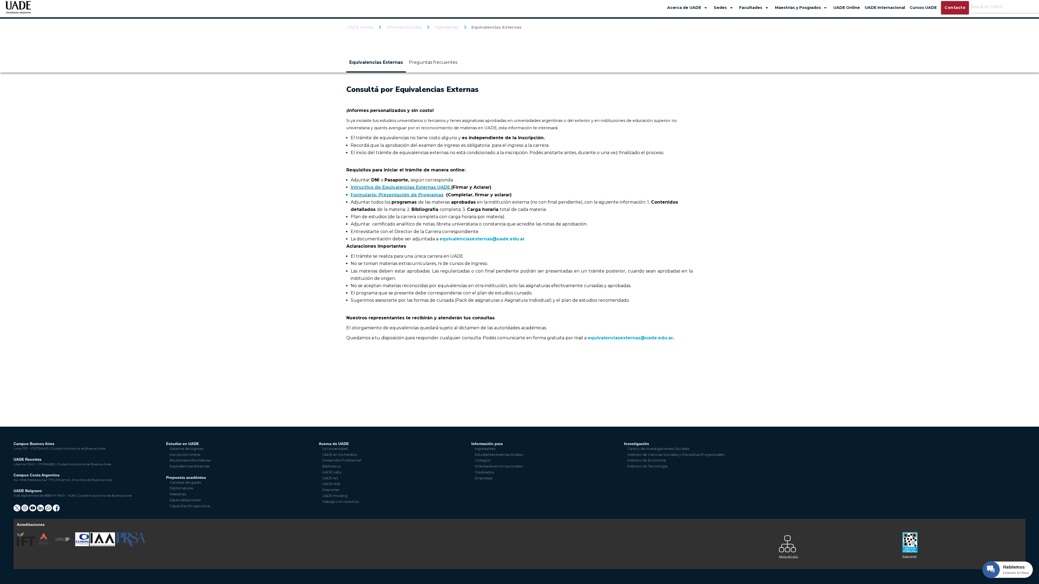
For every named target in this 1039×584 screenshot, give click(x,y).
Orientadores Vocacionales (499, 466)
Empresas (483, 478)
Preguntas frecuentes (433, 62)
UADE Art (330, 478)
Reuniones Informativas (190, 460)
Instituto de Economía (646, 460)
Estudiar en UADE (182, 444)
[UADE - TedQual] (63, 545)
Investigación (636, 444)
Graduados (484, 472)
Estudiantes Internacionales (499, 455)
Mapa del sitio (788, 556)
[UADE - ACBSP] (44, 545)
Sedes (724, 8)
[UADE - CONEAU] (82, 545)
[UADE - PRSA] (131, 545)
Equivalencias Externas (496, 27)
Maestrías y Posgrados (802, 8)
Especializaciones (185, 500)
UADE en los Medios (339, 455)
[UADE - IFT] (27, 545)
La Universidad (335, 449)
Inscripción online (185, 455)
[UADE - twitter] (17, 510)
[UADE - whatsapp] (49, 510)
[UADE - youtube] (33, 510)
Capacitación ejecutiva (190, 506)
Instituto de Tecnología (647, 466)
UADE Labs (331, 472)
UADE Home (359, 27)
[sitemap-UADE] (837, 542)
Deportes (330, 490)
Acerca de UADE (688, 8)
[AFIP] (960, 540)
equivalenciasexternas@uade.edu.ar (482, 238)
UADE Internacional (885, 7)
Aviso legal (909, 556)
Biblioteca (331, 466)
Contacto (955, 7)
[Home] (18, 10)
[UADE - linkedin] (41, 510)
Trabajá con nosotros (340, 502)
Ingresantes (446, 27)
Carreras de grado (185, 482)
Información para (404, 27)
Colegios (482, 460)
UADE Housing (334, 496)
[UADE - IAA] (103, 545)
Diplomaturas (181, 488)
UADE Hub (331, 484)
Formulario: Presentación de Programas (397, 194)
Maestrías (178, 494)
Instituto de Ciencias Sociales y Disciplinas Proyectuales (675, 455)
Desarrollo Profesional (341, 460)
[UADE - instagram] (25, 510)
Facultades (754, 8)
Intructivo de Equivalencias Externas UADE (400, 187)
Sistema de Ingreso (187, 449)
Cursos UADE (923, 7)
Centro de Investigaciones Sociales (658, 449)
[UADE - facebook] (56, 510)
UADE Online (846, 7)
